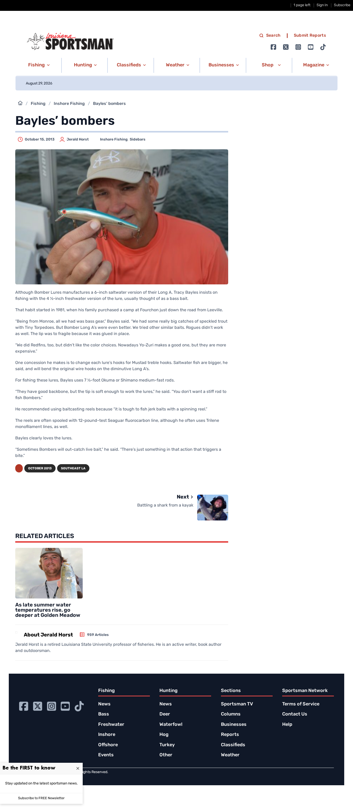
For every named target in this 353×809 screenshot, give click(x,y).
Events (106, 755)
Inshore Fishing (69, 104)
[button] (38, 65)
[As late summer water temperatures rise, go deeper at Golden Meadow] (49, 573)
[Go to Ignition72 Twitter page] (286, 47)
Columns (231, 714)
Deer (164, 714)
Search (273, 36)
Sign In (322, 5)
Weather (230, 755)
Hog (163, 735)
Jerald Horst (78, 140)
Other (165, 755)
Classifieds (233, 745)
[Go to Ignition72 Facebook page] (273, 47)
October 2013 (40, 468)
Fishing (38, 104)
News (104, 704)
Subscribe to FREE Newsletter (41, 798)
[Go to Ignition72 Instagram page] (298, 47)
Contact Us (294, 714)
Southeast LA (73, 468)
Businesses (234, 724)
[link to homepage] (70, 42)
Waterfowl (170, 724)
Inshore (106, 735)
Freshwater (111, 724)
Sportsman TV (237, 704)
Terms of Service (300, 704)
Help (287, 724)
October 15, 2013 (40, 140)
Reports (230, 735)
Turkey (167, 745)
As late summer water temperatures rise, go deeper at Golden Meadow (47, 610)
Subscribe (342, 5)
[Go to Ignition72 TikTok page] (323, 47)
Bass (103, 714)
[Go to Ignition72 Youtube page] (311, 47)
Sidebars (137, 140)
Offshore (108, 745)
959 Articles (98, 635)
